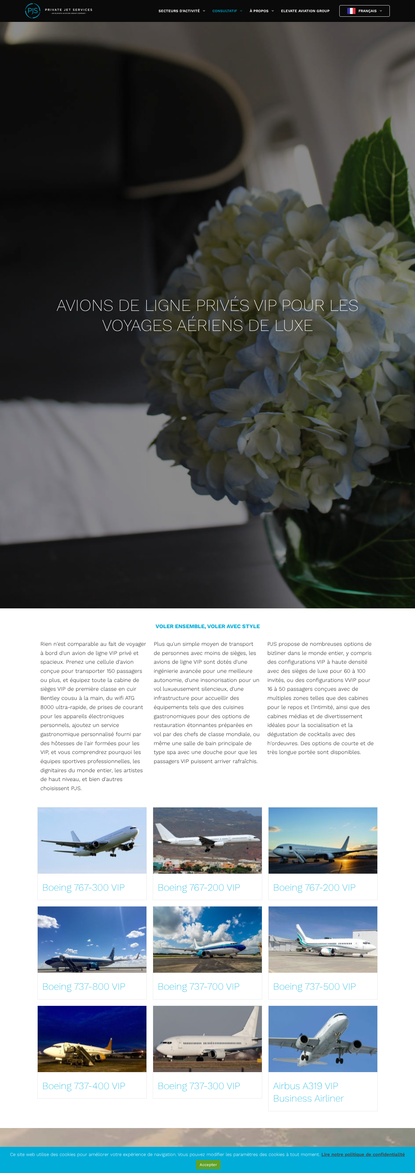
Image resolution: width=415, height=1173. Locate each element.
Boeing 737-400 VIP (83, 1086)
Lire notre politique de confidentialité (363, 1154)
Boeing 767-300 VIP (83, 887)
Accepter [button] (208, 1164)
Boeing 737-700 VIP (198, 986)
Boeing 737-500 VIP (314, 986)
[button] (202, 11)
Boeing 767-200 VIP (199, 887)
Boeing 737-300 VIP (199, 1086)
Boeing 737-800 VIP (83, 986)
